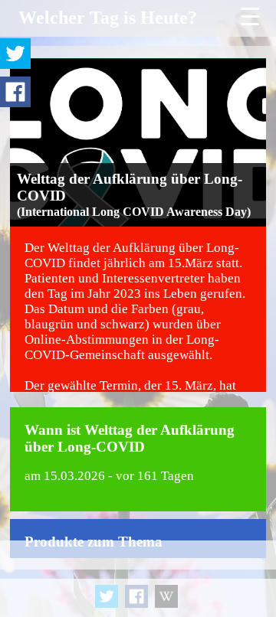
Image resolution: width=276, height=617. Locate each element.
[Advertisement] (138, 578)
